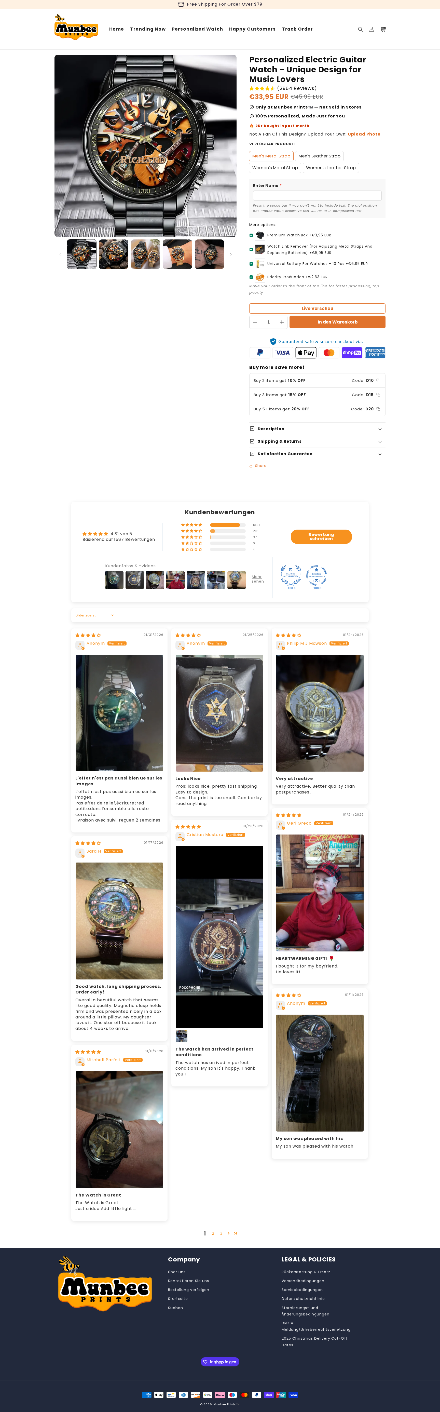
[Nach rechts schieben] (231, 254)
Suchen (175, 1307)
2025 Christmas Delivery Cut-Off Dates (315, 1341)
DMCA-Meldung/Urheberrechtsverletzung (316, 1326)
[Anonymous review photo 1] (119, 712)
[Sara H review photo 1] (119, 921)
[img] (88, 635)
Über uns (177, 1271)
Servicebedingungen (302, 1289)
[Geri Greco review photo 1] (320, 893)
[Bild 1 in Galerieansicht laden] (81, 254)
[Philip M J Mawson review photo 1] (320, 713)
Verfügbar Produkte (273, 143)
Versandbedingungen (303, 1280)
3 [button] (221, 1233)
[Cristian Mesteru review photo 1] (219, 937)
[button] (360, 29)
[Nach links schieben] (60, 254)
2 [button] (213, 1233)
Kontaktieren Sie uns (188, 1280)
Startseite (178, 1298)
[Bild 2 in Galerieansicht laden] (113, 254)
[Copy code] (378, 380)
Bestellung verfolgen (188, 1289)
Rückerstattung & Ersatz (306, 1271)
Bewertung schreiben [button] (321, 537)
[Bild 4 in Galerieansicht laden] (177, 254)
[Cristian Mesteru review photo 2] (181, 1036)
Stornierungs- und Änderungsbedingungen (305, 1311)
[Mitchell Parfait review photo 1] (119, 1129)
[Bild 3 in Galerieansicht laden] (145, 254)
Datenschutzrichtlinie (303, 1298)
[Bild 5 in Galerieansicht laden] (209, 254)
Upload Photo (364, 134)
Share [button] (261, 465)
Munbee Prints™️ (227, 1404)
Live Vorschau (317, 308)
